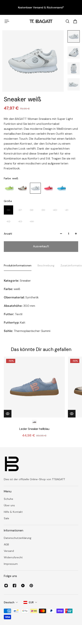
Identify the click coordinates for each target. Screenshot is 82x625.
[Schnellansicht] (7, 413)
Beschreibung (46, 265)
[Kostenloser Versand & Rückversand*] (41, 7)
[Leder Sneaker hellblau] (34, 387)
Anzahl (8, 233)
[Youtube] (23, 585)
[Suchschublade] (67, 21)
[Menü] (7, 21)
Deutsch (9, 602)
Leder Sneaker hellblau (34, 429)
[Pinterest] (31, 585)
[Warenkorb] (75, 21)
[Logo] (41, 21)
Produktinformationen (17, 265)
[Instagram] (6, 585)
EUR (31, 602)
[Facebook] (14, 585)
